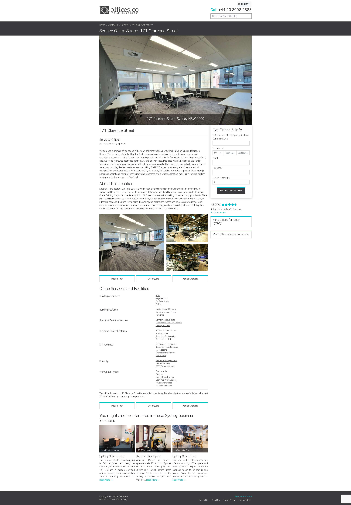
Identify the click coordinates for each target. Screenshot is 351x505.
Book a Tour (117, 278)
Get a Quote (153, 278)
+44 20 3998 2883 (235, 9)
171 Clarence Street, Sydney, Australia (231, 135)
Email (215, 158)
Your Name (218, 148)
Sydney (125, 25)
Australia (113, 25)
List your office (244, 500)
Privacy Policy (229, 500)
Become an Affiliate (243, 496)
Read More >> (106, 480)
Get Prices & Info (231, 190)
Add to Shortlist (190, 278)
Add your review (218, 212)
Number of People (221, 177)
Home (102, 25)
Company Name (220, 138)
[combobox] (244, 4)
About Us (216, 500)
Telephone (218, 168)
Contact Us (204, 500)
